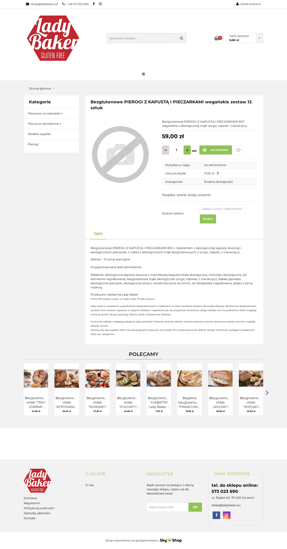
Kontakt (30, 518)
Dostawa (30, 498)
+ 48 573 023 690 (77, 4)
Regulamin (32, 503)
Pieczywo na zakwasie (44, 113)
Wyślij (208, 219)
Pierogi (33, 144)
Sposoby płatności (37, 513)
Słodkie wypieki (39, 134)
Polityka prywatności (39, 508)
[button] (95, 474)
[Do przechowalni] (238, 149)
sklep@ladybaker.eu (226, 505)
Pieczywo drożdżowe (43, 124)
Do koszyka (219, 150)
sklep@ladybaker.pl (44, 4)
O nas (89, 485)
